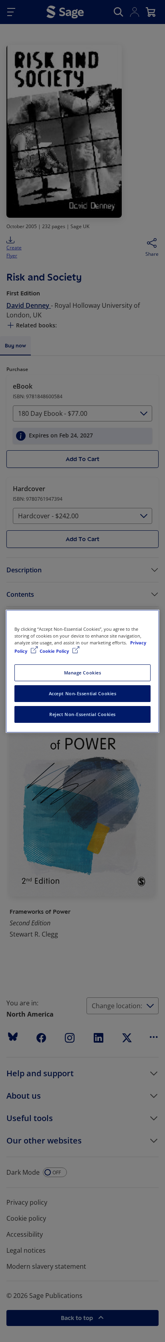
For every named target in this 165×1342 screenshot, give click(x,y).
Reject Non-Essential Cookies (82, 714)
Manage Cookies (82, 673)
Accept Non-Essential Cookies (83, 693)
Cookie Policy (55, 651)
